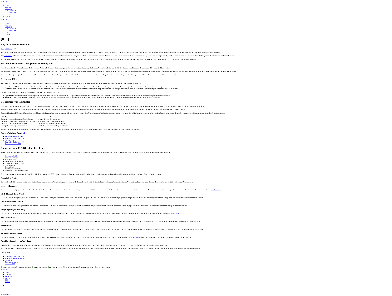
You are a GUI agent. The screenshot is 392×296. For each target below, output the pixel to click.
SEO (10, 14)
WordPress (12, 12)
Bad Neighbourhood (11, 262)
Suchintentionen (216, 190)
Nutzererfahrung (174, 213)
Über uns (8, 7)
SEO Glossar (8, 49)
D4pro (8, 294)
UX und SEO (9, 140)
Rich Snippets (9, 260)
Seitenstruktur (135, 237)
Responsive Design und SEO (14, 138)
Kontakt (7, 16)
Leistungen (8, 9)
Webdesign (12, 11)
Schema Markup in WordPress (14, 258)
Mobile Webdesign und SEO (14, 136)
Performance (8, 56)
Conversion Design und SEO (14, 142)
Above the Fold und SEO (13, 144)
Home (7, 5)
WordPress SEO (10, 264)
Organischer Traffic (11, 156)
